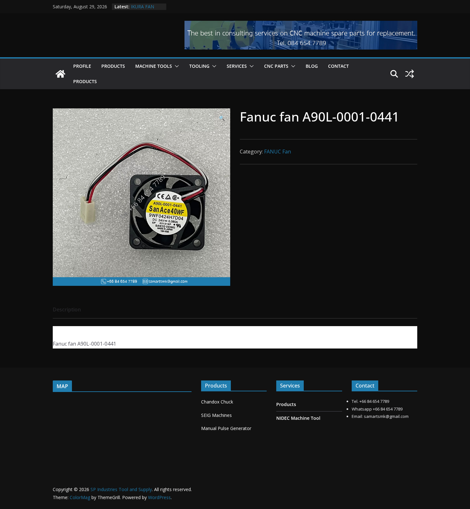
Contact (338, 66)
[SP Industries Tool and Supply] (60, 74)
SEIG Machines (216, 415)
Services (237, 66)
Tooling (199, 66)
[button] (175, 66)
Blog (312, 66)
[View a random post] (409, 74)
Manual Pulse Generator (226, 428)
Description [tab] (67, 309)
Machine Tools (153, 66)
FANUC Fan (277, 151)
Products (113, 66)
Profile (82, 66)
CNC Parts (276, 66)
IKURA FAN (142, 7)
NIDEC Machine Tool (298, 418)
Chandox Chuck (217, 402)
